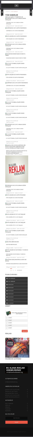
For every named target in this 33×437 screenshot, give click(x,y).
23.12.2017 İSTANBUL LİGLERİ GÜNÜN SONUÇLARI (16, 106)
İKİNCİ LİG (7, 405)
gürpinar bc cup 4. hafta (11, 391)
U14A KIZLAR (10, 294)
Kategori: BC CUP (10, 26)
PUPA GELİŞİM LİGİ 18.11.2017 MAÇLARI (14, 225)
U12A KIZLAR (10, 300)
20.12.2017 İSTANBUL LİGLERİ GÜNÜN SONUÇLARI (16, 207)
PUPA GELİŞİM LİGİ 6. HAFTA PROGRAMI (14, 197)
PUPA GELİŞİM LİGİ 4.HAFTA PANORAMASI (15, 77)
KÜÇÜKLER (7, 410)
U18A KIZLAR (10, 284)
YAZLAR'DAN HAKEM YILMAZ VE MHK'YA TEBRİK (16, 58)
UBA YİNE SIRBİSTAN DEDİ (11, 244)
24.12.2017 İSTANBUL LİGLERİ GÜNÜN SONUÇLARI (16, 95)
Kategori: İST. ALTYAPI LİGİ (12, 71)
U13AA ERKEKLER (11, 278)
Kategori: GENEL (9, 154)
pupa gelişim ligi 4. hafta (11, 393)
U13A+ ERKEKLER (11, 281)
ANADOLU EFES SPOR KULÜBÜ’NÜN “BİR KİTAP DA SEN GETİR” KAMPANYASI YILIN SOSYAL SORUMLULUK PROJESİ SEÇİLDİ (16, 152)
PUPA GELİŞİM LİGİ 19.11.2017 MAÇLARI (14, 217)
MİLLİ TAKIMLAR (9, 403)
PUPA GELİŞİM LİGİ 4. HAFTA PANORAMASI (15, 38)
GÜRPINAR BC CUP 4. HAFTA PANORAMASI (15, 30)
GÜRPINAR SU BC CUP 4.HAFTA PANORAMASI (15, 85)
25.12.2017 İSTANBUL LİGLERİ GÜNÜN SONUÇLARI (16, 67)
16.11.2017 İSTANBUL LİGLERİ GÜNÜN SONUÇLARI (16, 234)
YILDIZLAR (7, 408)
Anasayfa (8, 11)
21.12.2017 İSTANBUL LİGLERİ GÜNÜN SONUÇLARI (16, 138)
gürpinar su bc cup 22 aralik (12, 395)
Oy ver (24, 331)
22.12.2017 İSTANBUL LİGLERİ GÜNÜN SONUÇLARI (16, 117)
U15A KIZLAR (10, 290)
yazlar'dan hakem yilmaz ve (12, 396)
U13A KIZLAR (10, 297)
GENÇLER (7, 407)
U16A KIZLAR (10, 287)
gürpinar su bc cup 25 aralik (12, 389)
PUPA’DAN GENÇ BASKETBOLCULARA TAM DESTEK (16, 263)
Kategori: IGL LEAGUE (11, 80)
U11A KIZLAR (10, 303)
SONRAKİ (19, 270)
